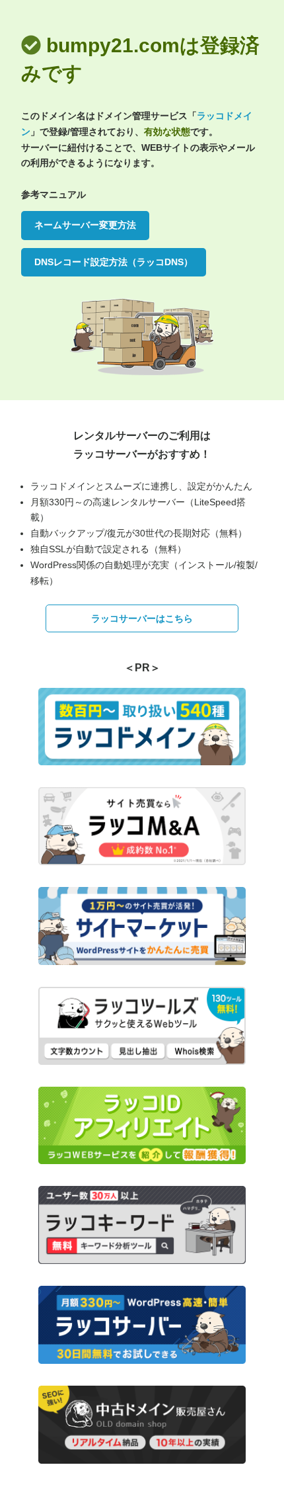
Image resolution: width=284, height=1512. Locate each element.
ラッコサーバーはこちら (142, 618)
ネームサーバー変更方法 (85, 225)
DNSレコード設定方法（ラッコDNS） (113, 262)
